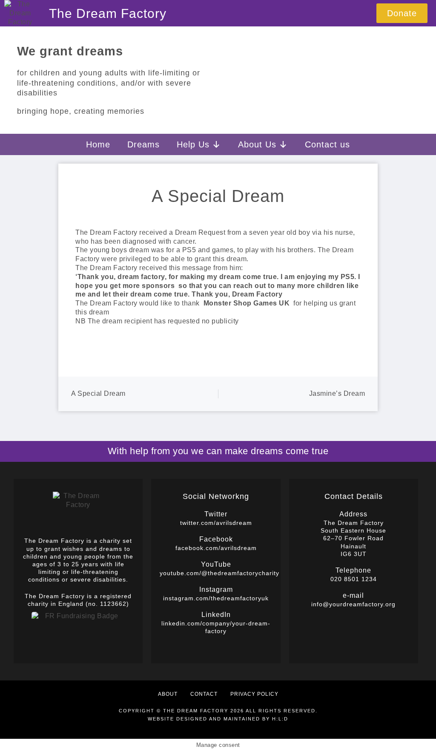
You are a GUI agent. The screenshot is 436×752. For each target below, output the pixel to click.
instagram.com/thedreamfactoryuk (216, 598)
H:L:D (280, 718)
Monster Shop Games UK (247, 303)
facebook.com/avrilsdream (216, 548)
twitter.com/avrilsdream (216, 522)
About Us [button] (257, 144)
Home (98, 144)
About (168, 694)
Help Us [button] (193, 144)
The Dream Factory (107, 13)
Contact (204, 694)
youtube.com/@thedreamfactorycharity (219, 573)
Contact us (327, 144)
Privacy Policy (254, 694)
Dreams (143, 144)
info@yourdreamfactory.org (353, 604)
